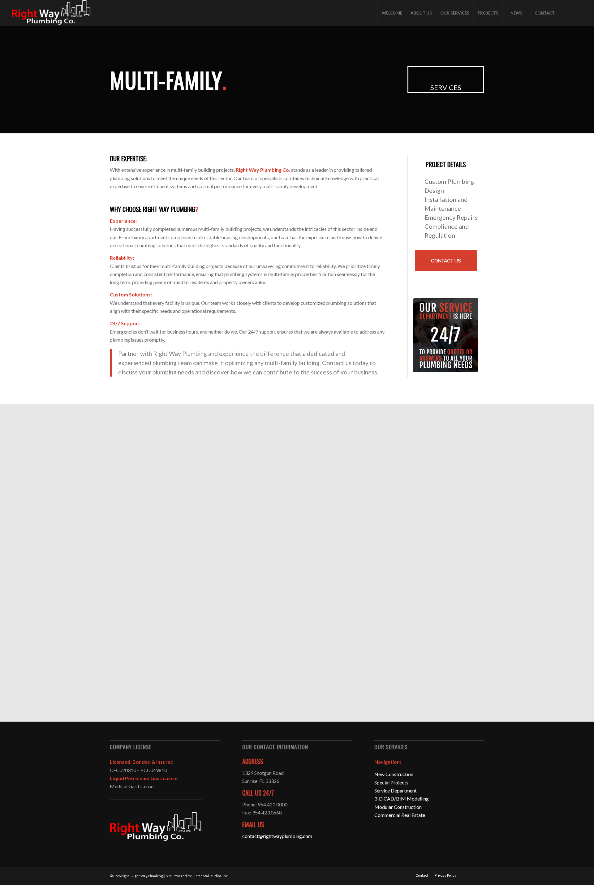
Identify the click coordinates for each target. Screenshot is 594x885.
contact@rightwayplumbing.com (277, 836)
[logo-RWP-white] (51, 13)
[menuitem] (391, 13)
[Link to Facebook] (568, 12)
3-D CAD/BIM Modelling (401, 798)
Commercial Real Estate (399, 815)
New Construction (393, 774)
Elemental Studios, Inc (210, 876)
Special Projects (391, 782)
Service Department (395, 790)
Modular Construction (398, 807)
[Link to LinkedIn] (577, 12)
